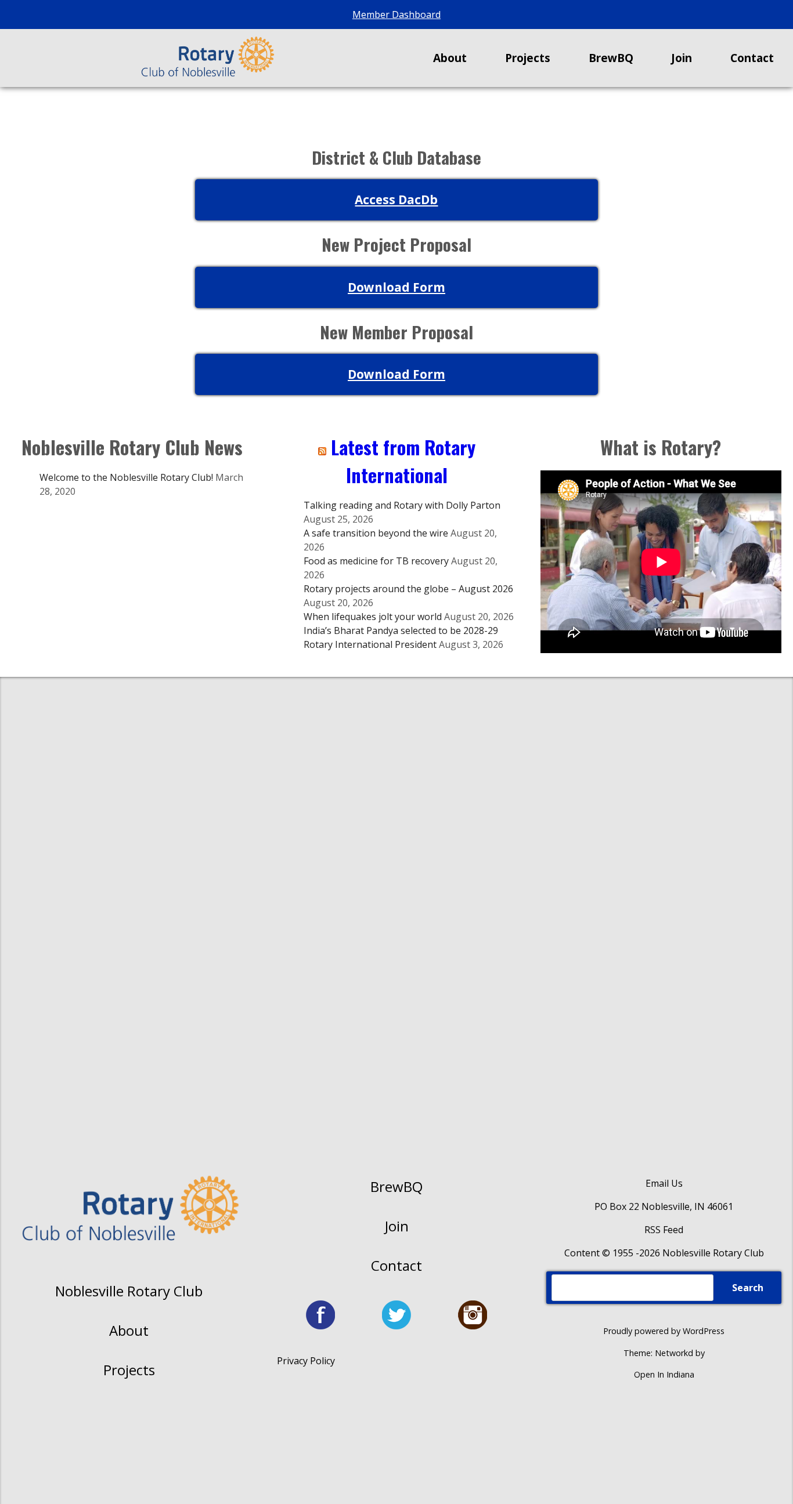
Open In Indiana (664, 1374)
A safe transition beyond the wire (376, 533)
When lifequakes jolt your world (373, 616)
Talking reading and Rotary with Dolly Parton (402, 505)
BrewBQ (396, 1186)
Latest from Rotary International (403, 460)
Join (397, 1225)
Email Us (664, 1183)
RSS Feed (663, 1229)
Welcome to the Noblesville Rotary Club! (126, 477)
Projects (129, 1369)
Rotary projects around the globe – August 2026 (408, 588)
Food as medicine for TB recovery (376, 561)
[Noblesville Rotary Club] (207, 58)
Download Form (396, 287)
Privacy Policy (306, 1360)
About (129, 1330)
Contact (396, 1265)
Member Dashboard (396, 14)
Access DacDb (396, 199)
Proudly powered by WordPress (663, 1330)
